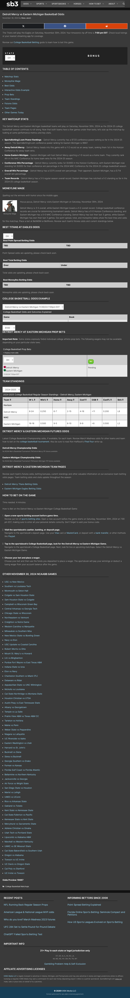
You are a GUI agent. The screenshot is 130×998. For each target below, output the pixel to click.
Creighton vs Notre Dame (17, 622)
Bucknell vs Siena (13, 752)
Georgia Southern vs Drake (18, 761)
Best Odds (9, 85)
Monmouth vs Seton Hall (16, 590)
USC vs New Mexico (14, 582)
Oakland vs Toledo (13, 806)
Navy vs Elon (11, 640)
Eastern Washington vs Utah (18, 743)
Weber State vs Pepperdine (18, 729)
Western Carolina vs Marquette (19, 626)
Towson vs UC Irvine (14, 859)
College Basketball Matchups (17, 886)
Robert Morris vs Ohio (15, 649)
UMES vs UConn (12, 797)
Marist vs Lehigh (12, 792)
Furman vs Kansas (13, 765)
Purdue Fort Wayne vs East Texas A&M (23, 662)
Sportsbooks (59, 4)
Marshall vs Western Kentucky (19, 841)
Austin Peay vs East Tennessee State (22, 703)
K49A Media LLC (10, 976)
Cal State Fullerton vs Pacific (18, 814)
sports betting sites (30, 519)
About (112, 4)
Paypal (11, 536)
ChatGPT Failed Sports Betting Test (23, 934)
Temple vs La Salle (13, 711)
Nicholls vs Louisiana (15, 689)
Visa (57, 533)
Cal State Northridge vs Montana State (23, 693)
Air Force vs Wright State (17, 783)
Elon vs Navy (11, 671)
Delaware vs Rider (13, 680)
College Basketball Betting (26, 42)
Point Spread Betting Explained (84, 904)
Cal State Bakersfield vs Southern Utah (23, 850)
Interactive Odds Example (17, 90)
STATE (10, 53)
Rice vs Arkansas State (16, 801)
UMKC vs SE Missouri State (18, 846)
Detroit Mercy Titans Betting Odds (21, 484)
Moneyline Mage (12, 81)
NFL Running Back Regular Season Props (26, 904)
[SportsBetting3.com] (13, 4)
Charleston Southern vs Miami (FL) (21, 676)
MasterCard (72, 533)
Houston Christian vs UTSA (18, 698)
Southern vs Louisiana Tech (18, 586)
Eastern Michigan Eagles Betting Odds (23, 488)
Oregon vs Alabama (14, 855)
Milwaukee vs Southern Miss (18, 631)
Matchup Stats (12, 76)
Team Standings (12, 99)
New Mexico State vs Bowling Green (22, 635)
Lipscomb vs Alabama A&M (18, 837)
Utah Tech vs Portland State (18, 832)
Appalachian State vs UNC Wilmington (23, 685)
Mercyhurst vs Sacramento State (20, 823)
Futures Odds (11, 103)
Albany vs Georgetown (16, 707)
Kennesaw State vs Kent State (19, 819)
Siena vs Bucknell (13, 756)
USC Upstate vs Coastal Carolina (21, 644)
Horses (77, 4)
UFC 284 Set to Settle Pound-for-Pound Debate (29, 927)
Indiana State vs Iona (15, 667)
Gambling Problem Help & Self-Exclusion (65, 964)
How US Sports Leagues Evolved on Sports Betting (95, 922)
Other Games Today (14, 112)
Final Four (89, 441)
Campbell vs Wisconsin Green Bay (21, 604)
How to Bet (95, 4)
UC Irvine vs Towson (14, 873)
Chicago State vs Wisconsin (18, 613)
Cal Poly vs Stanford (14, 868)
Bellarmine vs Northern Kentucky (20, 774)
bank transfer (102, 533)
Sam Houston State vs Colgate (19, 599)
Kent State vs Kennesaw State (19, 810)
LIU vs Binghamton (14, 658)
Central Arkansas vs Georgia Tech (21, 608)
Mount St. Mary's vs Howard (18, 653)
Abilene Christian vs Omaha (18, 828)
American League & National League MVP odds (29, 912)
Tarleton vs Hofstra (14, 720)
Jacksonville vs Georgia (16, 779)
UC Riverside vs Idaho (15, 738)
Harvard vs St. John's (15, 747)
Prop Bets (9, 94)
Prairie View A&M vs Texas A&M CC (22, 716)
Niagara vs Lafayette (15, 734)
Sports (40, 4)
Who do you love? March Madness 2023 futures (29, 919)
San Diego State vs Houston (18, 788)
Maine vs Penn (11, 725)
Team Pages (10, 108)
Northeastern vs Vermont (17, 617)
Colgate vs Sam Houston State (19, 595)
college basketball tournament (34, 441)
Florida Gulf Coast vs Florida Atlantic (22, 770)
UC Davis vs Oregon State (17, 864)
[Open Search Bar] (122, 4)
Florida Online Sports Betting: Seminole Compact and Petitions (96, 913)
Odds (26, 4)
